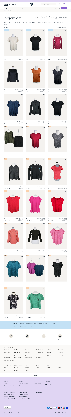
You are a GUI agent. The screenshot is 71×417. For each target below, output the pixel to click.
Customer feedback (38, 383)
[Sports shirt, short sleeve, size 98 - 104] (35, 300)
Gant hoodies (16, 349)
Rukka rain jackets (17, 357)
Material (5, 24)
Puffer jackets (49, 362)
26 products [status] (6, 27)
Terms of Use (64, 412)
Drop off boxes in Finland (8, 388)
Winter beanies (49, 365)
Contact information (38, 392)
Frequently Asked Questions (9, 400)
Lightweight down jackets (8, 365)
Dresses (5, 368)
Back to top (35, 375)
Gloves (59, 365)
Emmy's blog (36, 388)
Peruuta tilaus (22, 388)
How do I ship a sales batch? (9, 398)
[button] (67, 4)
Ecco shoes (38, 354)
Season (53, 22)
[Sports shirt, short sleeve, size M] (13, 107)
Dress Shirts (38, 368)
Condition (39, 22)
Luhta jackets (60, 352)
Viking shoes (38, 355)
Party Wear (16, 367)
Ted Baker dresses (39, 352)
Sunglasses (60, 368)
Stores (56, 8)
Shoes (18, 8)
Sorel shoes (16, 355)
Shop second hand (23, 390)
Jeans (5, 367)
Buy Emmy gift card (23, 396)
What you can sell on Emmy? (9, 394)
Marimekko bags (39, 357)
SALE (4, 10)
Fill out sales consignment (9, 385)
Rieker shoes (6, 355)
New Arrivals (42, 8)
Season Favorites (34, 8)
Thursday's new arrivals (29, 362)
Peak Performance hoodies (39, 350)
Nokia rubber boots (50, 355)
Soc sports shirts (8, 13)
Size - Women (17, 22)
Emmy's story (36, 385)
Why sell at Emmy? (7, 390)
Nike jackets (49, 352)
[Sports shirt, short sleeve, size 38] (57, 268)
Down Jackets (38, 362)
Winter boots (27, 365)
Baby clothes (16, 368)
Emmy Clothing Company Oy (12, 412)
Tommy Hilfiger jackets (18, 354)
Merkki (5, 22)
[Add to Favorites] (22, 30)
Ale (49, 22)
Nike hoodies (27, 349)
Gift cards (27, 370)
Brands (27, 8)
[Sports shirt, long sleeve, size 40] (57, 42)
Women (5, 4)
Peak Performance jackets (8, 354)
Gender (63, 22)
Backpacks (16, 370)
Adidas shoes (27, 354)
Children (14, 4)
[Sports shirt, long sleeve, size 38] (13, 236)
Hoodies (59, 367)
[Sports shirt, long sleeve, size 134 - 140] (13, 139)
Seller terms (6, 383)
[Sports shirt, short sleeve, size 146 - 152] (35, 203)
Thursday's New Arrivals (23, 394)
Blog (59, 8)
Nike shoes (60, 354)
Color (58, 22)
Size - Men (25, 22)
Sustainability (36, 390)
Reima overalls (60, 355)
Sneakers (37, 365)
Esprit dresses (27, 352)
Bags (22, 8)
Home (4, 13)
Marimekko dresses (7, 352)
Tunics (26, 368)
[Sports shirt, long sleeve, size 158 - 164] (35, 171)
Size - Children (32, 22)
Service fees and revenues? (9, 396)
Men (10, 4)
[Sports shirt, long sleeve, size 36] (35, 107)
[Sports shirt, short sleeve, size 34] (35, 74)
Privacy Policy (58, 412)
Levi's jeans (49, 349)
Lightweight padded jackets (61, 363)
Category (10, 22)
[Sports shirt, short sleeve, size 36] (13, 42)
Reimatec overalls (7, 357)
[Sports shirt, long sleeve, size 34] (35, 236)
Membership (51, 8)
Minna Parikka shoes (50, 354)
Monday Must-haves (18, 362)
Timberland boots (28, 355)
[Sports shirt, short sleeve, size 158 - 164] (13, 203)
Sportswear (27, 367)
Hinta (45, 22)
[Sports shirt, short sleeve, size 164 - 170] (57, 203)
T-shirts (37, 367)
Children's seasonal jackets (19, 365)
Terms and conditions (23, 383)
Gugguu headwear (28, 357)
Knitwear (48, 367)
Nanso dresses (17, 352)
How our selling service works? (10, 392)
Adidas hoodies (6, 349)
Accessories (11, 8)
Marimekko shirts (61, 349)
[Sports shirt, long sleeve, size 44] (13, 171)
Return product (22, 385)
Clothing (5, 8)
